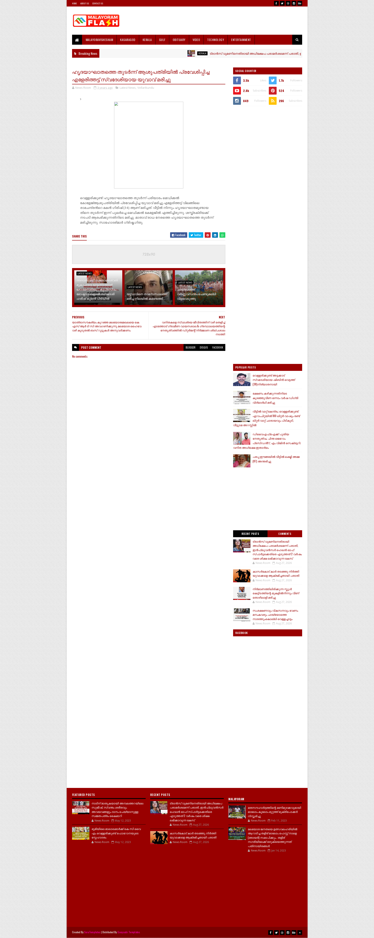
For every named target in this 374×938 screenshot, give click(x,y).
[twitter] (282, 3)
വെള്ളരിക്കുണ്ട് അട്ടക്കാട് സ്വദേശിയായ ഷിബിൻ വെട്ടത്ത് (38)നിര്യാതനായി (274, 379)
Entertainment (241, 39)
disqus (204, 347)
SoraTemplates (92, 932)
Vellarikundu (145, 88)
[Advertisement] (223, 20)
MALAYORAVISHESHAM (99, 39)
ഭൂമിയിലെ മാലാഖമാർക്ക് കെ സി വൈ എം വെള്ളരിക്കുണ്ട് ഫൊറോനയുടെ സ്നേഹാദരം (116, 833)
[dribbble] (288, 3)
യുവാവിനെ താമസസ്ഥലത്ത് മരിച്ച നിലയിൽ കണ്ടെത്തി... (147, 296)
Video (196, 39)
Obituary (179, 39)
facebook (217, 347)
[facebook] (276, 3)
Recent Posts (250, 533)
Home (74, 3)
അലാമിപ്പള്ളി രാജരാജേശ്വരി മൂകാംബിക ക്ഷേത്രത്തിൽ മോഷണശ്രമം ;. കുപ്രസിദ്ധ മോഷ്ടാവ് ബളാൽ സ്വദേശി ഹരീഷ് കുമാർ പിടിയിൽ (97, 289)
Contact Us (97, 3)
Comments (284, 533)
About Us (84, 3)
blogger (190, 347)
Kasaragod (127, 39)
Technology (215, 39)
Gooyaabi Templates (129, 932)
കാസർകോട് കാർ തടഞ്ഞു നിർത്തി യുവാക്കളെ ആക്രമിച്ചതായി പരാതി (276, 573)
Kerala (147, 39)
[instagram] (294, 3)
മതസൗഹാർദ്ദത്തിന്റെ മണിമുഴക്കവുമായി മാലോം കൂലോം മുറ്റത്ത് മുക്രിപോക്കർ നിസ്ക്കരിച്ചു (274, 811)
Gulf (162, 39)
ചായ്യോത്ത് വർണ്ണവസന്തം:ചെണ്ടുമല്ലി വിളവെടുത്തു (196, 294)
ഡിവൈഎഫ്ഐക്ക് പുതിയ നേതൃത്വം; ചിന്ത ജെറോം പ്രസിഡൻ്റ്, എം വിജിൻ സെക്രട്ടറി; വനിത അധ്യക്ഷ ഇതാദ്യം (267, 441)
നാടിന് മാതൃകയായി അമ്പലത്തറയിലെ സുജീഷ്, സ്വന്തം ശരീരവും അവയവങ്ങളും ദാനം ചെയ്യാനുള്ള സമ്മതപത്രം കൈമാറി (117, 809)
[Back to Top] (299, 932)
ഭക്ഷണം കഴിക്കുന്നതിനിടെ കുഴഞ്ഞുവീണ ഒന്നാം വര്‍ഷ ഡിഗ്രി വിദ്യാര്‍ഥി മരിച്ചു (275, 397)
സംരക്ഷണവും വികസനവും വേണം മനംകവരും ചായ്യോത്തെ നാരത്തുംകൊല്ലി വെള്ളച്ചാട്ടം (275, 614)
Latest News (128, 88)
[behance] (299, 3)
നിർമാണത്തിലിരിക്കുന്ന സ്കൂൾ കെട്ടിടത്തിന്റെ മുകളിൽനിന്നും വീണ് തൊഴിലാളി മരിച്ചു (276, 593)
